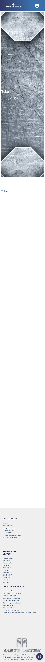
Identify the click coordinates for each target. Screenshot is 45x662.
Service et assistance (10, 537)
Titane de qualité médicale (12, 603)
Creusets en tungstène (11, 610)
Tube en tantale (8, 608)
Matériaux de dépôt (9, 595)
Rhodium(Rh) (7, 577)
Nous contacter (8, 525)
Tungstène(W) (7, 563)
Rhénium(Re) (7, 575)
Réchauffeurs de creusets (12, 593)
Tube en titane (8, 605)
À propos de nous (9, 528)
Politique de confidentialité (12, 535)
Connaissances (8, 532)
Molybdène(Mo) (8, 558)
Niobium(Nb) (7, 568)
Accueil (5, 97)
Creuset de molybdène (11, 600)
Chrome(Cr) (7, 582)
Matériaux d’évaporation (11, 598)
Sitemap (5, 523)
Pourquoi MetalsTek (9, 530)
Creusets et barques (10, 591)
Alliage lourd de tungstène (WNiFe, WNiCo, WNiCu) (21, 612)
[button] (37, 6)
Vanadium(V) (7, 572)
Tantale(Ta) (6, 560)
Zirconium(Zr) (7, 570)
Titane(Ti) (6, 565)
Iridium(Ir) (6, 580)
